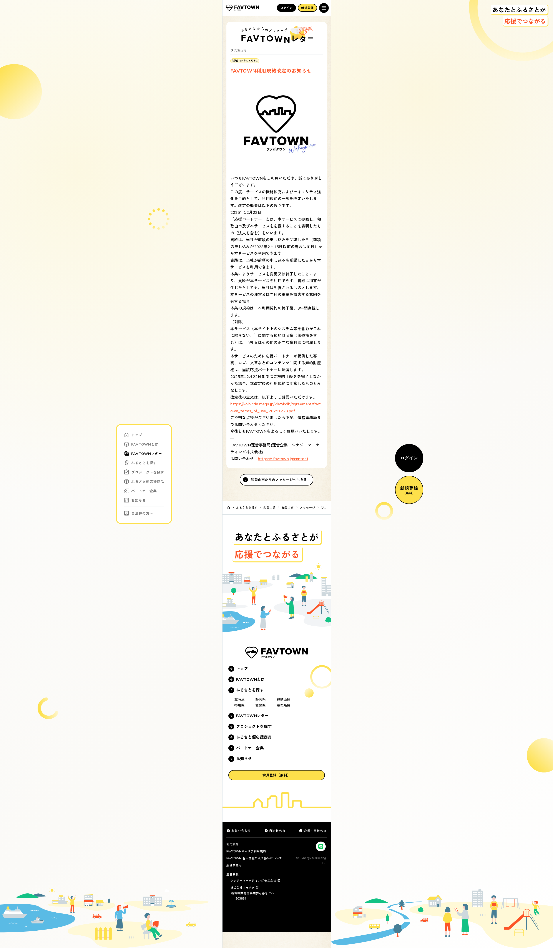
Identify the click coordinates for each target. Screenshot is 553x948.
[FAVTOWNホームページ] (242, 8)
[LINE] (321, 846)
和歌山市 (240, 50)
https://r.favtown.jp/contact (283, 458)
